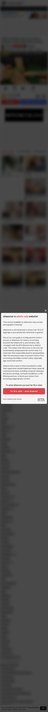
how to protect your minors (12, 399)
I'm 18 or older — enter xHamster (24, 391)
